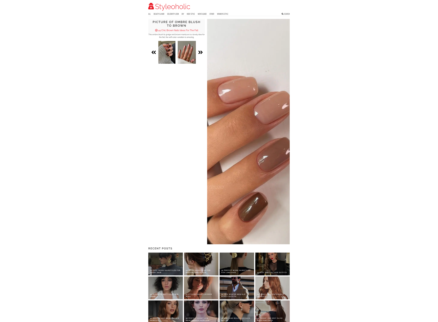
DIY (183, 13)
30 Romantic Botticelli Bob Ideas (164, 295)
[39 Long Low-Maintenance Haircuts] (272, 288)
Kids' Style (191, 13)
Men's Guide (202, 13)
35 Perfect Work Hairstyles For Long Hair (235, 271)
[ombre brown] (187, 52)
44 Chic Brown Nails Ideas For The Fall (178, 30)
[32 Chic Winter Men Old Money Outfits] (237, 288)
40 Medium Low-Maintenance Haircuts (164, 319)
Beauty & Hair (159, 13)
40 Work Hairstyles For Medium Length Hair (198, 271)
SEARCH (287, 13)
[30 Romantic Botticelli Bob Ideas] (165, 288)
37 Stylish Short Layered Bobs (199, 295)
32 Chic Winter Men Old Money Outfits (233, 295)
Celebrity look (173, 13)
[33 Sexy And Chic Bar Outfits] (272, 264)
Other (212, 13)
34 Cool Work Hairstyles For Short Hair (165, 271)
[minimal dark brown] (167, 52)
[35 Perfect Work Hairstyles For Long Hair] (237, 264)
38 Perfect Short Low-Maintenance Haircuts (197, 319)
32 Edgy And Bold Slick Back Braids (235, 319)
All (149, 13)
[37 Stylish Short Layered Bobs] (201, 288)
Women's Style (222, 13)
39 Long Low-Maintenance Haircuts (270, 295)
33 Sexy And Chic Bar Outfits (272, 272)
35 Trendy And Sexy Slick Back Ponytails (270, 319)
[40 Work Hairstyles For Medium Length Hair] (201, 264)
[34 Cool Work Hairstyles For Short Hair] (165, 264)
